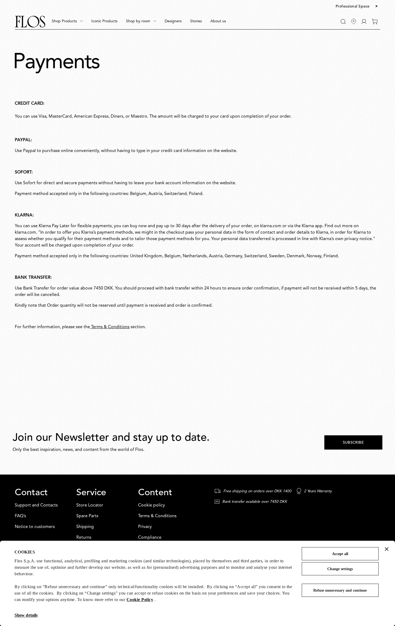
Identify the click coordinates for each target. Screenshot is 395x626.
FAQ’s (20, 516)
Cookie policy (151, 505)
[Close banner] (387, 549)
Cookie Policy (140, 599)
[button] (357, 6)
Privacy (145, 527)
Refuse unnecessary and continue (340, 590)
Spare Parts (87, 516)
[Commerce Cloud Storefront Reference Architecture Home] (30, 21)
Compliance (149, 537)
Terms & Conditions (110, 327)
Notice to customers (35, 527)
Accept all (340, 554)
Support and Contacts (36, 505)
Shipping (85, 527)
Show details (26, 615)
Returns (83, 537)
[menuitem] (67, 21)
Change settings (340, 569)
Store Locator (89, 505)
